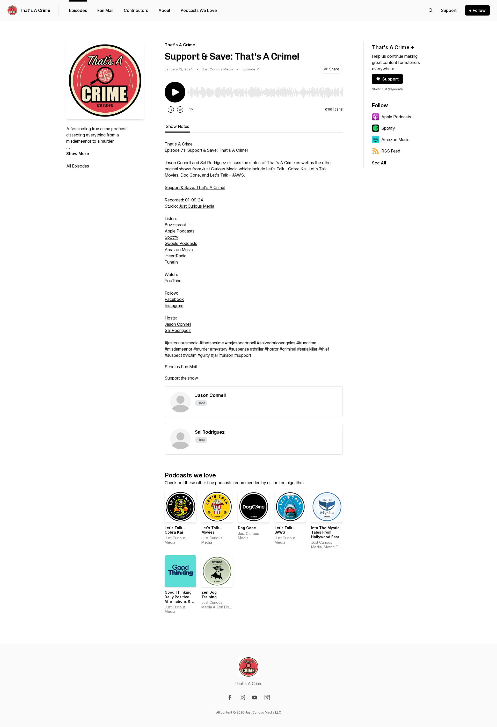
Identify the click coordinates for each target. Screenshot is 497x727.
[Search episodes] (431, 10)
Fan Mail (105, 10)
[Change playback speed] (191, 109)
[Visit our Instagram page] (242, 697)
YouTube (173, 280)
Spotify (171, 237)
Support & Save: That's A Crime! (195, 187)
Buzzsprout (175, 224)
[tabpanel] (254, 263)
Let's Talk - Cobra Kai (175, 530)
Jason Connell (178, 324)
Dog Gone (247, 528)
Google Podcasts (181, 243)
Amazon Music (179, 249)
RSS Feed (390, 151)
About (164, 10)
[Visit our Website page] (267, 697)
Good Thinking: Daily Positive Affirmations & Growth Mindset (179, 599)
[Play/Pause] (175, 92)
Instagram (174, 305)
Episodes (78, 10)
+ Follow (477, 10)
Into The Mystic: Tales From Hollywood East (326, 532)
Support (390, 79)
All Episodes (77, 166)
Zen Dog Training (209, 594)
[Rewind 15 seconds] (170, 109)
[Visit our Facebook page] (229, 697)
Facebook (174, 299)
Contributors (136, 10)
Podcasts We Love (199, 10)
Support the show (181, 378)
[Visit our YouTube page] (254, 697)
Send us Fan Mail (181, 366)
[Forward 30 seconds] (180, 109)
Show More (77, 153)
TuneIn (171, 262)
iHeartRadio (176, 255)
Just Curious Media (196, 206)
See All (379, 162)
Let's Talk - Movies (211, 530)
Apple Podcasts (179, 231)
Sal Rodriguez (178, 330)
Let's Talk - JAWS (285, 530)
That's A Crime (35, 10)
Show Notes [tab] (177, 126)
